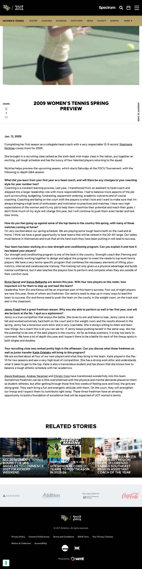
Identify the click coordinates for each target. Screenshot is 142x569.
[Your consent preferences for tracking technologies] (6, 563)
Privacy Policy (18, 537)
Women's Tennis (11, 456)
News (90, 21)
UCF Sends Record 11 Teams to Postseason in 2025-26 (70, 469)
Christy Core (62, 376)
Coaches (47, 21)
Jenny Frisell (12, 309)
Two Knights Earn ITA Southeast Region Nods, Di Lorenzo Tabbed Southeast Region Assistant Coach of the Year (116, 464)
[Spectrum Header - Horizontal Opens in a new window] (107, 8)
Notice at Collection (21, 543)
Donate (114, 21)
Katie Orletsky (42, 352)
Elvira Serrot (12, 282)
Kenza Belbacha (36, 282)
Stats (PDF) (77, 21)
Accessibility (40, 543)
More (127, 21)
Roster (33, 21)
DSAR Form (83, 537)
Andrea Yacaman (37, 376)
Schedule (61, 21)
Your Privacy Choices (102, 537)
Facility (101, 21)
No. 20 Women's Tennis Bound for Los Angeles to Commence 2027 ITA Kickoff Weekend (23, 466)
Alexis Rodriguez (15, 376)
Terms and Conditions (63, 537)
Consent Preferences (39, 537)
